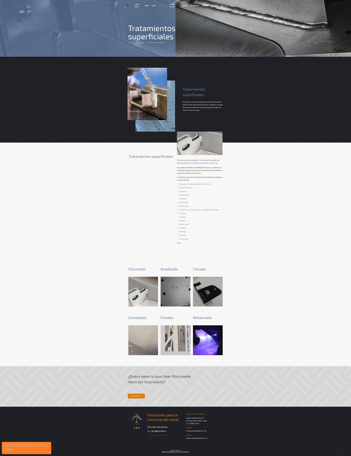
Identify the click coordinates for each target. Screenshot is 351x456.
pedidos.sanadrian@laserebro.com (196, 438)
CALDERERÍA (140, 42)
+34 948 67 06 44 (158, 431)
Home (130, 42)
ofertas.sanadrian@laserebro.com (196, 431)
